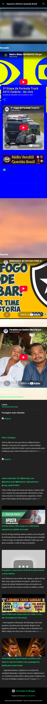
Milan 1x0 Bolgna (8, 438)
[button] (4, 99)
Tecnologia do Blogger (25, 691)
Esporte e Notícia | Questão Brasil (22, 4)
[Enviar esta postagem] (4, 170)
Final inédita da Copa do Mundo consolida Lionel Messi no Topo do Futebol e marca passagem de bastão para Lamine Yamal (21, 662)
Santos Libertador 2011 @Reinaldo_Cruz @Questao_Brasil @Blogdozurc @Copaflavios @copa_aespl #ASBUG (20, 481)
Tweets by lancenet (10, 407)
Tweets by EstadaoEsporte (11, 397)
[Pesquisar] (43, 4)
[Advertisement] (23, 225)
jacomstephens (30, 695)
